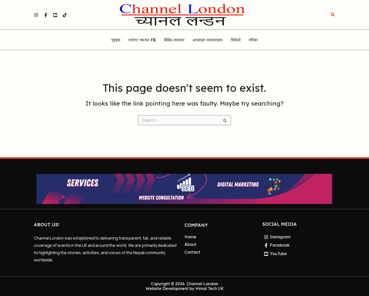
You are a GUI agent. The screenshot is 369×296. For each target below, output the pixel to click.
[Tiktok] (65, 15)
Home (190, 236)
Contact (192, 252)
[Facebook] (45, 15)
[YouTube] (55, 15)
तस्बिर (253, 40)
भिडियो (236, 40)
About (190, 244)
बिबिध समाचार (174, 40)
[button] (333, 15)
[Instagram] (36, 15)
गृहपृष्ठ (115, 40)
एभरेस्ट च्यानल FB (142, 40)
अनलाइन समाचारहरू (208, 40)
